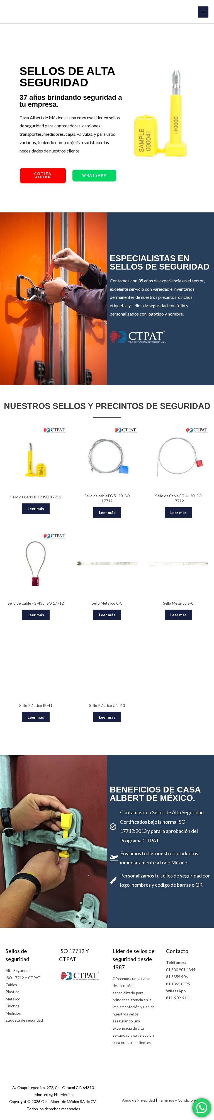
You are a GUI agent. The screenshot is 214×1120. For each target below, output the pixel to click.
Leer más (36, 508)
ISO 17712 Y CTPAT (23, 977)
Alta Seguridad (18, 970)
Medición (13, 1013)
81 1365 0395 (178, 983)
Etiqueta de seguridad (24, 1020)
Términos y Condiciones (178, 1100)
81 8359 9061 (178, 976)
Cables (11, 984)
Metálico (13, 999)
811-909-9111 (178, 997)
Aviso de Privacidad (138, 1100)
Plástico (13, 991)
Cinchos (13, 1005)
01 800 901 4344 (180, 969)
